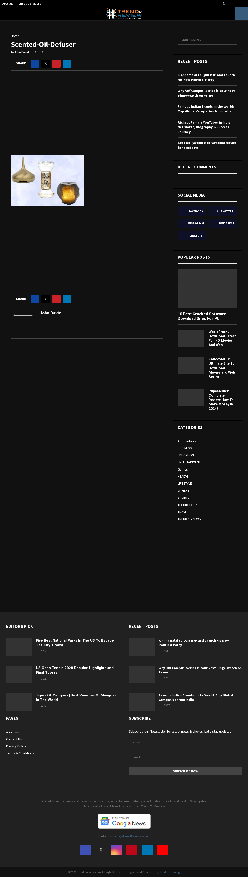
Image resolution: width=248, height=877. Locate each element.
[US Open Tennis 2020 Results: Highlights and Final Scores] (19, 674)
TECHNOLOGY (187, 505)
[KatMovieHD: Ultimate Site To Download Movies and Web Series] (191, 365)
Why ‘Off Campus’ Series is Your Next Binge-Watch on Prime (206, 93)
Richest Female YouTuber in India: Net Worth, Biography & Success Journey (205, 127)
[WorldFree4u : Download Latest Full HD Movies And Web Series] (191, 338)
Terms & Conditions (29, 3)
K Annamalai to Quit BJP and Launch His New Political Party (206, 77)
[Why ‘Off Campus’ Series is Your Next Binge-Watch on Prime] (142, 674)
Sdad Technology (170, 872)
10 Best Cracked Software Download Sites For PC (202, 316)
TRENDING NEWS (189, 519)
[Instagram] (116, 850)
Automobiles (187, 441)
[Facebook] (85, 850)
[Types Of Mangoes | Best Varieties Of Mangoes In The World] (19, 702)
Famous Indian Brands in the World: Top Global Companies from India (206, 108)
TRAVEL (183, 512)
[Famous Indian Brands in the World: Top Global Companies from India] (142, 702)
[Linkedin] (147, 850)
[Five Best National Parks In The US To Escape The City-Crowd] (19, 647)
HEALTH (183, 476)
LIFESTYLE (185, 483)
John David (22, 52)
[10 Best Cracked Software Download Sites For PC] (207, 288)
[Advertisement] (87, 116)
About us (7, 3)
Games (183, 469)
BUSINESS (185, 448)
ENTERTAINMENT (189, 462)
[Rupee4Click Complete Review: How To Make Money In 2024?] (191, 397)
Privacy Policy (16, 746)
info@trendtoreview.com (132, 836)
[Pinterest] (131, 850)
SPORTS (183, 497)
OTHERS (183, 490)
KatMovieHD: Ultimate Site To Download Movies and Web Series (222, 368)
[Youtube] (162, 850)
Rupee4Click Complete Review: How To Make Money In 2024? (221, 400)
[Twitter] (100, 850)
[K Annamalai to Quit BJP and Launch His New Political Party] (142, 647)
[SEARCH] (232, 40)
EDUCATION (186, 455)
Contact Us (14, 739)
